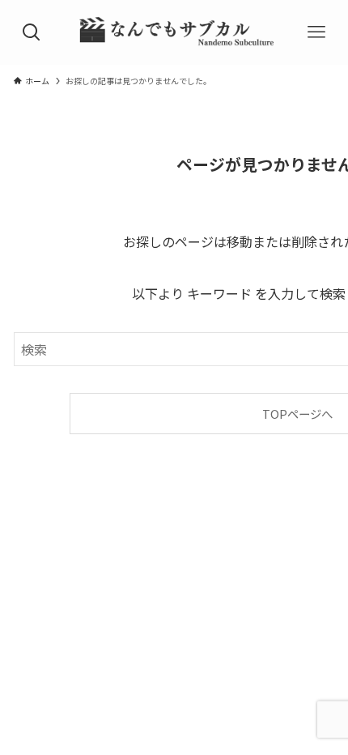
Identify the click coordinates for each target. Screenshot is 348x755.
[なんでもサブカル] (174, 32)
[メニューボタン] (317, 32)
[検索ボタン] (31, 32)
